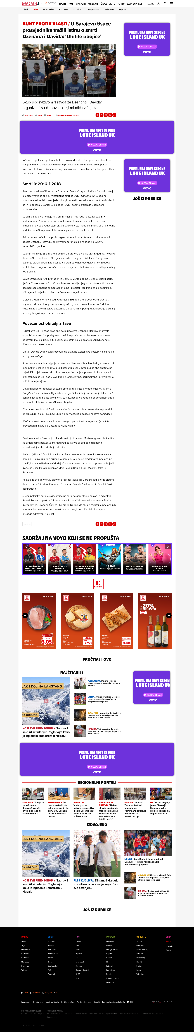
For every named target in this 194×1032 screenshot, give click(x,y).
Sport (62, 4)
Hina (49, 115)
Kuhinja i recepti (112, 949)
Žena (104, 4)
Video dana (140, 974)
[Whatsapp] (106, 115)
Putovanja (109, 966)
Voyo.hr (41, 1013)
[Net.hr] (168, 1002)
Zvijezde (79, 941)
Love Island (80, 962)
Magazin (81, 4)
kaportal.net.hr (81, 1013)
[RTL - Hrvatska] (156, 1002)
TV (76, 957)
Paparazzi (79, 953)
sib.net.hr (68, 1013)
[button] (26, 546)
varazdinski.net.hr (96, 1013)
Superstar (79, 966)
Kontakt (97, 1002)
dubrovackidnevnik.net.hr (130, 1013)
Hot (71, 4)
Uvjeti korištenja (52, 1002)
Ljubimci (109, 957)
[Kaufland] (97, 584)
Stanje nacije (93, 9)
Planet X (139, 962)
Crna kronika (48, 9)
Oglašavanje (38, 1002)
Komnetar (139, 953)
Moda (108, 962)
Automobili (110, 982)
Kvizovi (138, 970)
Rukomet (51, 945)
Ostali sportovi (53, 966)
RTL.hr (24, 1013)
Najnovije (169, 946)
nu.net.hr (159, 1013)
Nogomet (51, 941)
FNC (49, 970)
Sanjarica (169, 950)
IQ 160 (121, 3)
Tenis (50, 962)
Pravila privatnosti (84, 1002)
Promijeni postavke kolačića (113, 1002)
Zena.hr (32, 1013)
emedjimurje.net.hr (54, 1013)
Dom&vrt (109, 945)
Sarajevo (27, 524)
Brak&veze (110, 941)
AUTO (112, 3)
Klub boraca (52, 949)
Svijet (35, 9)
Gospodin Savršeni (82, 970)
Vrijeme (122, 9)
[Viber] (110, 115)
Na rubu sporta (53, 953)
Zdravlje (109, 974)
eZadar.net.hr (148, 1013)
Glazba (78, 949)
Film (77, 945)
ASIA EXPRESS (134, 3)
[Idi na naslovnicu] (50, 6)
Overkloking (140, 957)
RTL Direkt (78, 9)
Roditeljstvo (110, 970)
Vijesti (25, 9)
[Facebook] (97, 115)
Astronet (139, 941)
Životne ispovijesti (112, 978)
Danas (24, 936)
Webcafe (93, 4)
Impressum (25, 1002)
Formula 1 (51, 974)
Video (169, 941)
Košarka (50, 957)
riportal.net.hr (111, 1013)
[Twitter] (101, 115)
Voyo (77, 978)
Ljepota (109, 953)
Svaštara (139, 966)
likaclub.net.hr (52, 1017)
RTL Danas (63, 9)
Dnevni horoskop (142, 949)
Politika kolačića (67, 1002)
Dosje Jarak (109, 9)
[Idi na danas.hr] (32, 3)
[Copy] (114, 115)
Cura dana (139, 945)
